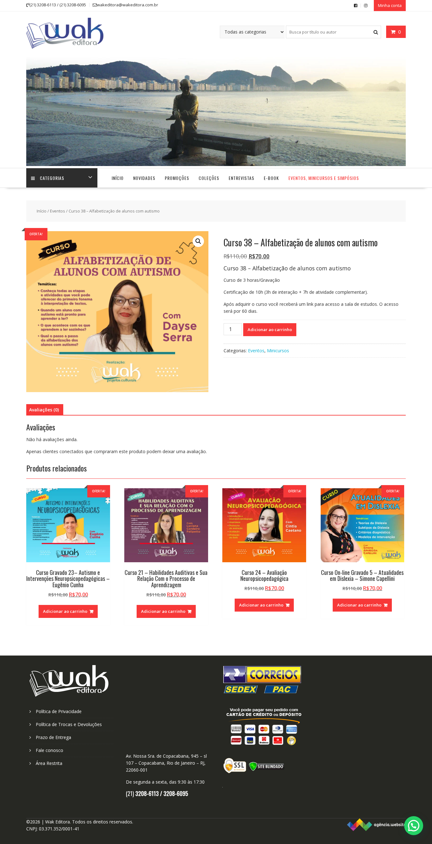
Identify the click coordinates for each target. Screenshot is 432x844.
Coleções (209, 178)
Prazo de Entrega (53, 737)
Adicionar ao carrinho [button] (65, 611)
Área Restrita (49, 763)
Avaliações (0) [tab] (44, 410)
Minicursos (278, 351)
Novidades (144, 178)
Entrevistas (241, 178)
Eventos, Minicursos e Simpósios (323, 178)
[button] (198, 241)
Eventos (57, 211)
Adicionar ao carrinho (270, 329)
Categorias (52, 178)
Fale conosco (49, 750)
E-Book (271, 178)
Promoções (177, 178)
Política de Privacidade (59, 711)
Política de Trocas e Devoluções (69, 724)
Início (118, 178)
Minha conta (390, 5)
